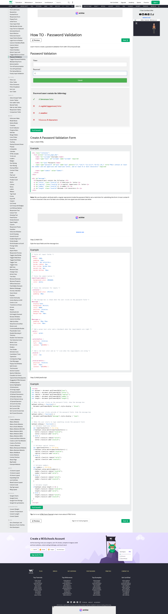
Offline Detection (15, 283)
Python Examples (97, 587)
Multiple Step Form (15, 62)
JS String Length (15, 389)
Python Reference (67, 585)
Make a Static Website (16, 424)
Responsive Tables (15, 110)
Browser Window (15, 316)
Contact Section (15, 457)
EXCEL (118, 6)
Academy (131, 2)
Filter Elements (14, 84)
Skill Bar (12, 132)
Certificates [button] (48, 2)
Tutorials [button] (18, 2)
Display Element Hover (17, 144)
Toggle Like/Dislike (15, 255)
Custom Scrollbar (15, 319)
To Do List (13, 156)
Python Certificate (126, 587)
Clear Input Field (15, 24)
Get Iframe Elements (16, 413)
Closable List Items (15, 375)
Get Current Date (15, 406)
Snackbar (12, 229)
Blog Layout (13, 489)
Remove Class (14, 269)
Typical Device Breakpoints (18, 378)
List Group (13, 203)
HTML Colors (67, 591)
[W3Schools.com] (31, 572)
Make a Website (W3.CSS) (17, 429)
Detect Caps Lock (15, 52)
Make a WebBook (15, 452)
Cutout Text (13, 213)
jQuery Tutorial (37, 595)
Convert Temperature (16, 511)
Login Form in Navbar (16, 40)
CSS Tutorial (38, 582)
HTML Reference (67, 580)
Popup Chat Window (16, 363)
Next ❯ (125, 40)
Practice (146, 2)
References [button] (28, 2)
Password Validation (16, 57)
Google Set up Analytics (17, 503)
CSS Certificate (126, 582)
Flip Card (12, 175)
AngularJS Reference (67, 593)
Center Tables (14, 100)
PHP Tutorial (38, 591)
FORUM (84, 602)
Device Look (13, 326)
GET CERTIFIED (72, 571)
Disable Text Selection (16, 337)
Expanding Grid (14, 478)
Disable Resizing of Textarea (15, 334)
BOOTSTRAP (88, 6)
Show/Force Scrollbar (16, 324)
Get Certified (114, 2)
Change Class (14, 272)
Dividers (12, 347)
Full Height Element (16, 314)
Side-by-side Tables (15, 107)
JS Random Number (16, 396)
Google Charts (14, 496)
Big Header (13, 462)
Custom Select (14, 45)
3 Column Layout (15, 473)
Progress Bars (14, 130)
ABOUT (90, 602)
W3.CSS (57, 6)
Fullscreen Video (15, 118)
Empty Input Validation (17, 73)
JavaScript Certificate (126, 583)
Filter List (13, 80)
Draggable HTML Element (17, 380)
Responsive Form (15, 17)
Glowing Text (14, 215)
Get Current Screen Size (17, 411)
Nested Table (14, 105)
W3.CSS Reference (67, 587)
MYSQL (103, 6)
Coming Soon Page (15, 359)
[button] (68, 2)
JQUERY (110, 6)
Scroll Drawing (14, 234)
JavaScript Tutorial (38, 583)
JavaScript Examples (96, 583)
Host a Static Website (16, 426)
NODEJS (153, 6)
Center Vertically (15, 298)
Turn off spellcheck (15, 69)
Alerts (11, 182)
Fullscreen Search (15, 36)
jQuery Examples (96, 595)
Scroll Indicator (14, 128)
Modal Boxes (13, 121)
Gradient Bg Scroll (15, 239)
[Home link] (10, 2)
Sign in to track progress (80, 521)
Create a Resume (15, 445)
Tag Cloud (13, 194)
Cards (11, 172)
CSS (16, 6)
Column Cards (14, 485)
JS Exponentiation (15, 392)
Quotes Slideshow (15, 373)
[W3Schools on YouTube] (140, 15)
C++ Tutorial (37, 593)
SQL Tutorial (38, 585)
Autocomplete (14, 64)
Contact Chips (14, 170)
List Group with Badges (17, 206)
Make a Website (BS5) (16, 436)
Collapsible (13, 149)
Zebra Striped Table (16, 98)
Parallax (12, 248)
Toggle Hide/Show (15, 257)
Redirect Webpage (15, 288)
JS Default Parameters (16, 394)
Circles (12, 196)
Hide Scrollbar (14, 321)
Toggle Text (13, 262)
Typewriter (13, 356)
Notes (11, 187)
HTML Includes (14, 154)
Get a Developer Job (16, 522)
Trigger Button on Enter (17, 54)
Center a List (13, 302)
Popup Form (13, 19)
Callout (12, 184)
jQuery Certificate (126, 589)
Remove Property (15, 281)
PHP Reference (67, 589)
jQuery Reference (67, 595)
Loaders (12, 158)
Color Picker (13, 137)
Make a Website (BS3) (16, 431)
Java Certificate (125, 591)
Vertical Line (13, 345)
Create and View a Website (17, 438)
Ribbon (12, 191)
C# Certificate (126, 593)
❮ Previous (36, 40)
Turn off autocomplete (17, 66)
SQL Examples (97, 585)
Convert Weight (14, 509)
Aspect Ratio (14, 250)
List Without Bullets (16, 208)
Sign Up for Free (37, 555)
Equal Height (14, 222)
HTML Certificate (126, 580)
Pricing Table (14, 246)
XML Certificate (126, 595)
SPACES (55, 571)
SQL (32, 6)
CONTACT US (125, 571)
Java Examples (96, 592)
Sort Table (13, 91)
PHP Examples (97, 591)
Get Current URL (15, 408)
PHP (51, 6)
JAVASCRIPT (24, 6)
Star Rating (13, 163)
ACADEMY (97, 602)
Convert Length (14, 514)
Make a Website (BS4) (16, 433)
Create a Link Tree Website (18, 441)
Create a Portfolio (15, 443)
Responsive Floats (15, 227)
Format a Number (15, 291)
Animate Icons (14, 352)
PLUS (40, 571)
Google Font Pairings (16, 500)
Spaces (139, 2)
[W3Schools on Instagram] (151, 15)
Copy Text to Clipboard (17, 28)
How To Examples (97, 584)
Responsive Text (15, 210)
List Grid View (14, 480)
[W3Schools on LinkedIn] (143, 15)
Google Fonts (14, 498)
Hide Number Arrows (16, 26)
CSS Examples (97, 582)
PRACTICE (108, 571)
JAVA (45, 6)
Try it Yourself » (36, 130)
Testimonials (14, 368)
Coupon (12, 201)
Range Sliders (14, 135)
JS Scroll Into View (15, 404)
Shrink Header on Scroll (17, 243)
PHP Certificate (126, 588)
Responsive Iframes (16, 253)
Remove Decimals (15, 279)
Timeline (12, 125)
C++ (67, 6)
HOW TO (78, 6)
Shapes (12, 309)
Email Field (13, 139)
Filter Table (13, 82)
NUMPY (138, 6)
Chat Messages (14, 361)
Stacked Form (14, 14)
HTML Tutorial (38, 580)
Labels (12, 189)
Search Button (14, 33)
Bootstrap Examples (96, 589)
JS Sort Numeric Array (16, 399)
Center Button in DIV (16, 300)
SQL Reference (67, 584)
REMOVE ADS (80, 232)
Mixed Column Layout (16, 482)
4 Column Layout (15, 475)
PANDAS (145, 6)
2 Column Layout (15, 470)
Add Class (12, 267)
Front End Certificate (126, 584)
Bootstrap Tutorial (38, 589)
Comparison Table (15, 112)
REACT (96, 6)
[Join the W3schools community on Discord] (145, 15)
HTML (10, 6)
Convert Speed (14, 516)
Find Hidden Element (16, 286)
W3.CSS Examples (97, 588)
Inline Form (13, 21)
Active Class (13, 274)
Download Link (14, 312)
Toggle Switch (14, 47)
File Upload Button (15, 71)
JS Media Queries (15, 382)
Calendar (12, 151)
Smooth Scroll (14, 236)
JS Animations (14, 387)
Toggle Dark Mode (15, 260)
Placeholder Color (15, 331)
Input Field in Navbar (16, 38)
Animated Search (15, 31)
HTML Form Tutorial (46, 514)
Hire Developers (14, 527)
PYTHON (38, 6)
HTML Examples (96, 580)
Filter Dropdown (15, 87)
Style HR (12, 198)
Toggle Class (14, 265)
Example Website (15, 464)
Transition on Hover (16, 305)
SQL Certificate (126, 585)
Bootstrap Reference (67, 588)
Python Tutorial (37, 587)
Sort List (12, 89)
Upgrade (123, 2)
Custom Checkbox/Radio (17, 43)
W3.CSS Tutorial (37, 588)
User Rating (13, 165)
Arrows (12, 307)
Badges (12, 161)
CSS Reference (67, 582)
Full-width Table (15, 102)
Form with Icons (15, 10)
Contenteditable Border (17, 328)
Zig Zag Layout (14, 487)
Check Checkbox (14, 50)
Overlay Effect (14, 168)
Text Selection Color (16, 340)
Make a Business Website (17, 450)
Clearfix (12, 224)
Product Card (14, 180)
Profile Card (13, 177)
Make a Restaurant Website (18, 448)
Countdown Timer (15, 354)
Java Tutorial (38, 592)
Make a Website (14, 422)
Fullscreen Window (15, 232)
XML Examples (97, 593)
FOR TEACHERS (90, 571)
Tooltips (12, 142)
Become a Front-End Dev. (17, 525)
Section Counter (15, 371)
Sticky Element (14, 220)
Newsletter (13, 12)
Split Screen (13, 366)
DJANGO (130, 6)
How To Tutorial (37, 584)
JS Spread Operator (15, 401)
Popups (12, 147)
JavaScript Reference (67, 583)
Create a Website (15, 419)
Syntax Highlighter (15, 385)
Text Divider (13, 349)
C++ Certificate (126, 592)
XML (124, 6)
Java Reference (67, 592)
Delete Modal (14, 123)
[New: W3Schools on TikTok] (153, 15)
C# (72, 6)
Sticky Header (14, 241)
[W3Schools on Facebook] (148, 15)
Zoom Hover (13, 293)
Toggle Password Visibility (17, 59)
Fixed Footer (13, 217)
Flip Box (12, 295)
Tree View (12, 276)
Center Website (14, 455)
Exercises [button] (38, 2)
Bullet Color (13, 342)
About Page (13, 459)
